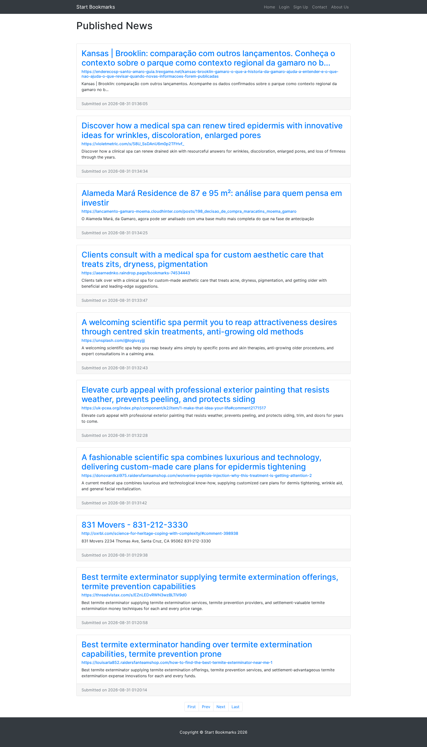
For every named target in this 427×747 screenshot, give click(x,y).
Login (284, 6)
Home (269, 6)
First (192, 706)
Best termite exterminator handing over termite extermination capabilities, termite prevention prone (197, 649)
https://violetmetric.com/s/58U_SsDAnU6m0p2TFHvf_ (133, 143)
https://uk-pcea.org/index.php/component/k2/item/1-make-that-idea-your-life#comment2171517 (174, 407)
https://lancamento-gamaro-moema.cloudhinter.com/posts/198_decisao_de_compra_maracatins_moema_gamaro (189, 211)
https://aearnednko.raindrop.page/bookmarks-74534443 (136, 272)
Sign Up (300, 6)
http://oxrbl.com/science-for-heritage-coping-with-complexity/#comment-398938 (160, 533)
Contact (319, 6)
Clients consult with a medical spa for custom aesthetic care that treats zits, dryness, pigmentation (203, 259)
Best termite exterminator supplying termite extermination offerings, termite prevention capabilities (210, 581)
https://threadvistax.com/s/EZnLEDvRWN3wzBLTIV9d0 (134, 594)
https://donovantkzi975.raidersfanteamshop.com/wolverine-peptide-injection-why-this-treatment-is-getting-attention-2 (197, 475)
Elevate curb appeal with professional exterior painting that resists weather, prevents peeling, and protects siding (205, 394)
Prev (206, 706)
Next (220, 706)
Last (235, 706)
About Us (340, 6)
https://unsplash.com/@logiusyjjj (113, 340)
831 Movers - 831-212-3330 (135, 525)
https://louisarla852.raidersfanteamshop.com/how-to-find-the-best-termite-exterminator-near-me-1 (177, 662)
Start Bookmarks (95, 7)
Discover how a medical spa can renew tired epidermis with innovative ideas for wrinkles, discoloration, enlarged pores (212, 130)
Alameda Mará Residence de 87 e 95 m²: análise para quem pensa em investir (212, 197)
